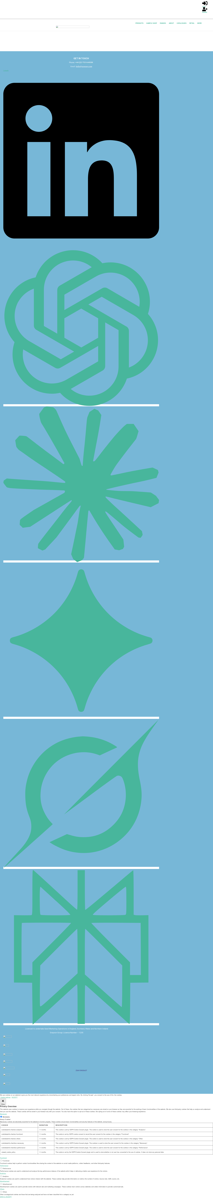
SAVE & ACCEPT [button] (6, 1197)
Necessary (6, 1117)
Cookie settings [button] (6, 1097)
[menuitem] (139, 23)
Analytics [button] (3, 1173)
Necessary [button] (3, 1114)
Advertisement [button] (4, 1181)
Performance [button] (4, 1166)
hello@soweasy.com (84, 66)
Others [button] (2, 1189)
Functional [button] (3, 1158)
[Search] (205, 23)
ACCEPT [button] (15, 1097)
